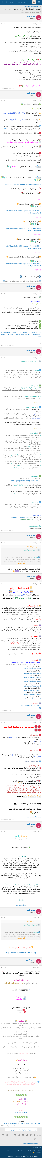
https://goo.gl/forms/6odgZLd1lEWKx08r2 (26, 481)
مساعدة (9, 1150)
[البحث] (2, 2)
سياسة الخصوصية (18, 1150)
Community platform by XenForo (24, 1156)
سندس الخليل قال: (34, 547)
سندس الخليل (35, 12)
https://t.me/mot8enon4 (32, 682)
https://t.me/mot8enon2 (32, 673)
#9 (2, 918)
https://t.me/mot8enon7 (32, 694)
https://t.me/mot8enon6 (32, 690)
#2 (2, 100)
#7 (2, 722)
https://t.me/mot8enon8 (32, 699)
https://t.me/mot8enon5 (32, 686)
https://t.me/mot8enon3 (32, 677)
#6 (2, 584)
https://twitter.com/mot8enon (30, 705)
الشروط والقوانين (30, 1150)
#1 (2, 24)
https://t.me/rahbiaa (34, 817)
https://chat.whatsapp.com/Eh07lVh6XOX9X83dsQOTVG (21, 1123)
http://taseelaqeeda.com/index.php (21, 952)
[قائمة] (39, 2)
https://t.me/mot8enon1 (32, 669)
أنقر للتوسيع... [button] (21, 563)
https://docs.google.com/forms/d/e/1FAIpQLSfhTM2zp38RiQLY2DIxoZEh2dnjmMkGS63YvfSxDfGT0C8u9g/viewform (21, 334)
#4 (2, 358)
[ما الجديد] (6, 2)
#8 (2, 831)
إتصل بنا (38, 1150)
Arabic (34, 1148)
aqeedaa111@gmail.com (20, 517)
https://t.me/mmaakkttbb (21, 1112)
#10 (2, 967)
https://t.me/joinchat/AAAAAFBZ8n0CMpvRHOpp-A (22, 184)
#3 (2, 294)
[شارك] (4, 24)
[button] (40, 1148)
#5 (2, 543)
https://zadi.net (21, 905)
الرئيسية (38, 1152)
